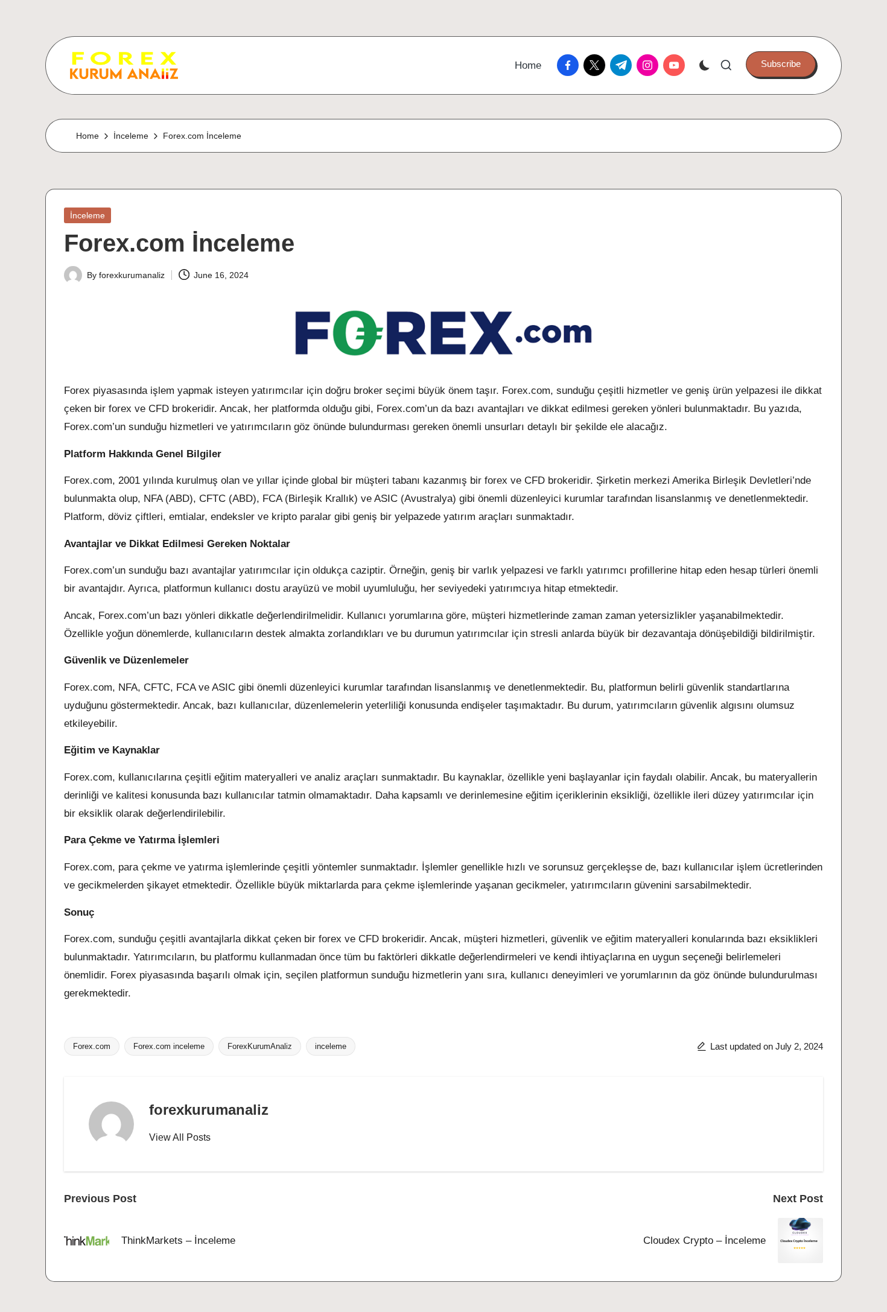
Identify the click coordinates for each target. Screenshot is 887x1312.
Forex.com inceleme (169, 1046)
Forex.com (91, 1046)
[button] (781, 64)
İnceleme (87, 215)
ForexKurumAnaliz (259, 1046)
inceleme (330, 1046)
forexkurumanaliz (209, 1109)
